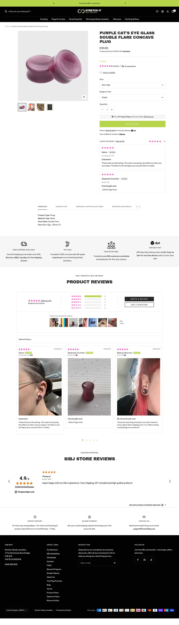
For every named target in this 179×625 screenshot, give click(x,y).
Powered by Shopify (63, 610)
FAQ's (49, 565)
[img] (24, 349)
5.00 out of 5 (46, 301)
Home (7, 26)
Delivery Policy (53, 596)
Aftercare (117, 19)
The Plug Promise (54, 581)
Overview (42, 206)
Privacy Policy (53, 592)
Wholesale (51, 557)
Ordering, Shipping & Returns (89, 206)
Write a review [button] (139, 299)
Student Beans (53, 573)
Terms (49, 589)
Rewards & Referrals (122, 206)
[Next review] (170, 482)
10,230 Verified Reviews (24, 487)
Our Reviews (52, 550)
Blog (49, 585)
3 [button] (90, 440)
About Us (51, 577)
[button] (105, 66)
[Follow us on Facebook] (138, 559)
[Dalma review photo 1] (40, 387)
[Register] (114, 563)
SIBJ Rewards (148, 117)
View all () (119, 141)
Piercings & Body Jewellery (97, 19)
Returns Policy (53, 600)
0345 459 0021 (11, 564)
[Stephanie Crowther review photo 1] (89, 387)
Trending (44, 19)
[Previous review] (9, 482)
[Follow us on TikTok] (151, 559)
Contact (50, 561)
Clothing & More (132, 19)
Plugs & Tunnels (58, 19)
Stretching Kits (75, 19)
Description (61, 206)
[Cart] (173, 11)
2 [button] (86, 440)
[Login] (168, 11)
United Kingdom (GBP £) (15, 610)
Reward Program (54, 569)
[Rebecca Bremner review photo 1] (138, 387)
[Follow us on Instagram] (144, 559)
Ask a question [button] (139, 305)
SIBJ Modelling (53, 553)
